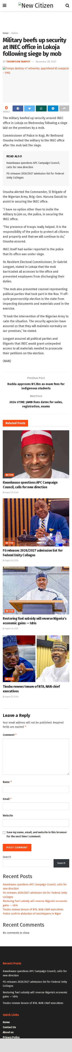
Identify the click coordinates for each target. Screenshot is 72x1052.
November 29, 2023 (46, 61)
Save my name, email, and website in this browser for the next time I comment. (36, 834)
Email (7, 799)
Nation (14, 33)
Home (5, 33)
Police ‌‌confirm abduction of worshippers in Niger (32, 913)
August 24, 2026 (11, 560)
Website (8, 815)
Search (7, 857)
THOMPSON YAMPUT (18, 61)
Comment (10, 734)
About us (8, 1032)
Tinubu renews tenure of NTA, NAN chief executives (33, 909)
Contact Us (9, 1027)
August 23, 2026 (11, 697)
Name (7, 782)
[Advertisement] (36, 19)
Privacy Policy (11, 1037)
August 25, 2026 (11, 492)
